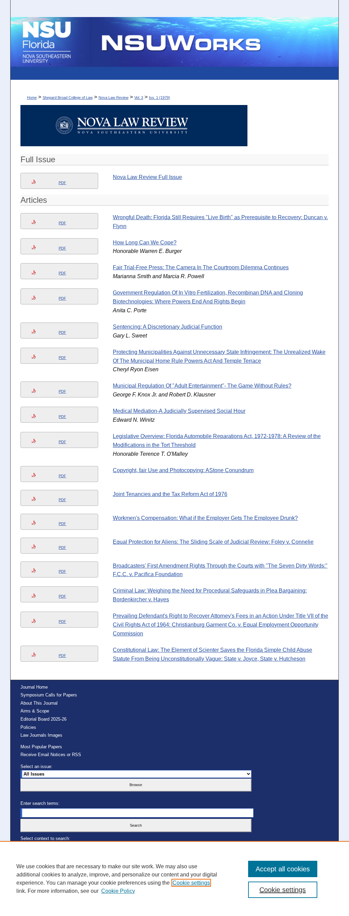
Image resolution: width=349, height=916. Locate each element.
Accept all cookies (283, 869)
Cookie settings (191, 883)
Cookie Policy (118, 891)
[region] (174, 878)
